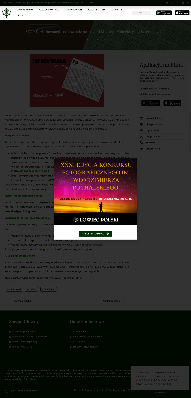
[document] (95, 199)
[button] (133, 162)
